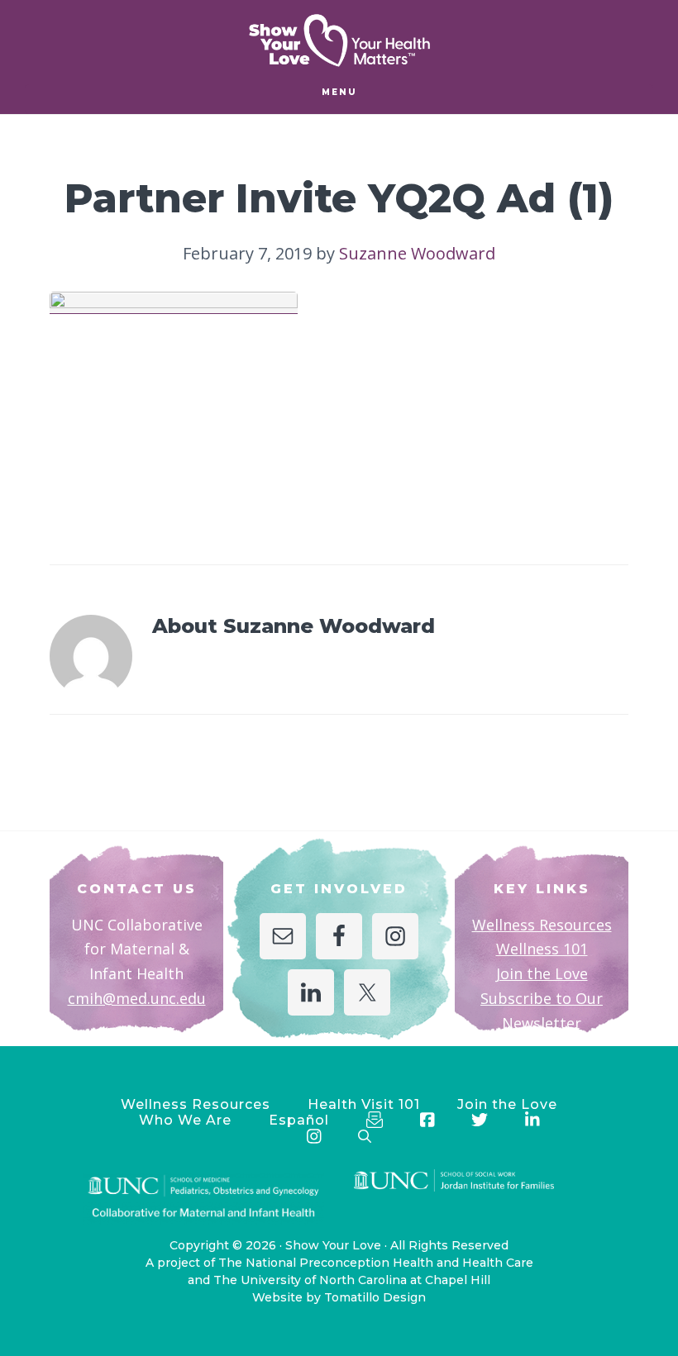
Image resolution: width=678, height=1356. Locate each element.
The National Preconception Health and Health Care (375, 1262)
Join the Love (542, 973)
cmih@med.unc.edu (137, 998)
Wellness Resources (542, 925)
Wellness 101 (542, 949)
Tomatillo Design (375, 1297)
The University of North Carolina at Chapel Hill (351, 1280)
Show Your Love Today (339, 40)
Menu (339, 92)
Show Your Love (333, 1245)
